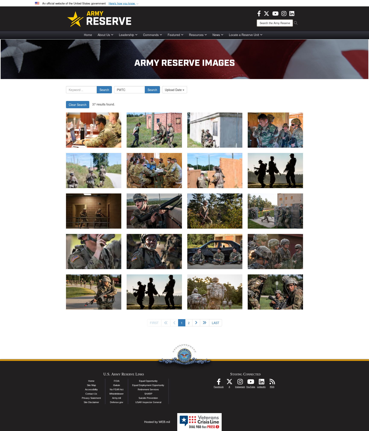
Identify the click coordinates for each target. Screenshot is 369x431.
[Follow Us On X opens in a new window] (229, 383)
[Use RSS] (272, 383)
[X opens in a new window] (266, 13)
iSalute (116, 385)
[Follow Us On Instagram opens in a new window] (240, 383)
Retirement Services (148, 389)
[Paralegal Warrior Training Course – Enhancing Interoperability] (93, 130)
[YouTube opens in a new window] (275, 13)
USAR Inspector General (148, 402)
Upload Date (174, 90)
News (216, 35)
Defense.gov (116, 402)
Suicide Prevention (148, 398)
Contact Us (91, 393)
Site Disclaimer (91, 402)
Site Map (91, 385)
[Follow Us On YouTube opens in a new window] (250, 383)
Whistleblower (116, 393)
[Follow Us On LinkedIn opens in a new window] (261, 383)
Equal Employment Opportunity (148, 385)
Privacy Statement (91, 398)
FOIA (116, 381)
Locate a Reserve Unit (244, 35)
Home (88, 35)
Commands (151, 35)
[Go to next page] (196, 322)
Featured (174, 35)
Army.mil (116, 398)
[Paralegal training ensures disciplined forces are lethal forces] (275, 170)
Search (104, 90)
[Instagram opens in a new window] (283, 13)
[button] (124, 3)
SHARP (148, 393)
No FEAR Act (116, 389)
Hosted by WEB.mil (157, 422)
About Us (104, 35)
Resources (196, 35)
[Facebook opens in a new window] (259, 13)
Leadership (126, 35)
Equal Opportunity (148, 381)
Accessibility (91, 389)
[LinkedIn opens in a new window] (291, 13)
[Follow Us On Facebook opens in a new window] (218, 383)
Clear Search (77, 104)
